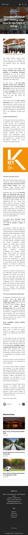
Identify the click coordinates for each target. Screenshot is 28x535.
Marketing (14, 513)
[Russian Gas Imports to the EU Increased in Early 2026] (14, 444)
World (17, 11)
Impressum (14, 517)
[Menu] (25, 4)
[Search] (22, 4)
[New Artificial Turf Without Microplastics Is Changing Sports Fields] (14, 465)
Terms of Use (14, 515)
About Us (14, 511)
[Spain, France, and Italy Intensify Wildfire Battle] (14, 423)
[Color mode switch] (19, 4)
